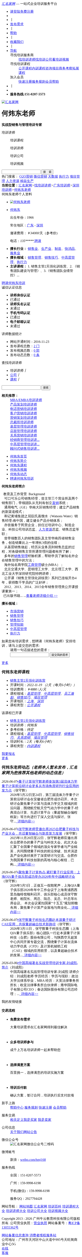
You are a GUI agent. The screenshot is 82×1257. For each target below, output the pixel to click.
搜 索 (47, 171)
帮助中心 (17, 1107)
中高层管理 (18, 629)
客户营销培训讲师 (23, 413)
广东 (30, 225)
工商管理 (34, 565)
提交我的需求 (60, 654)
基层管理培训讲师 (23, 426)
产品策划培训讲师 (23, 404)
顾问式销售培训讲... (25, 448)
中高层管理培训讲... (25, 444)
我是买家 (30, 1119)
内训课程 (38, 68)
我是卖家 (44, 1119)
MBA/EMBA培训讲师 (26, 400)
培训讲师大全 (16, 1211)
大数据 (53, 176)
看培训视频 (60, 59)
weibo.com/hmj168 (33, 1159)
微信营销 (40, 176)
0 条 (37, 355)
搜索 (46, 387)
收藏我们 (17, 42)
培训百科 (54, 1206)
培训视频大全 (58, 1211)
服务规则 (38, 81)
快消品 (70, 248)
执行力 (64, 176)
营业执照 (40, 1223)
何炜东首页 (18, 456)
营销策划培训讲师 (23, 417)
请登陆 (15, 11)
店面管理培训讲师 (23, 431)
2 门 (37, 346)
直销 (55, 503)
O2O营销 (26, 176)
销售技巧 (51, 257)
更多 (5, 663)
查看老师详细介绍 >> (42, 595)
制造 (58, 248)
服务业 (15, 253)
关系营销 (23, 737)
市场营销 (17, 611)
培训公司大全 (37, 1211)
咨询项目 (52, 68)
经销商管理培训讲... (25, 440)
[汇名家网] (10, 102)
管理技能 (17, 624)
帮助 (13, 33)
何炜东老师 (22, 190)
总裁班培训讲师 (22, 422)
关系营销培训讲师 (23, 435)
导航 (13, 50)
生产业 (46, 248)
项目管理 (40, 697)
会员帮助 (52, 81)
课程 (13, 379)
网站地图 (26, 1206)
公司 (13, 375)
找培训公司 (43, 59)
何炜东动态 (18, 474)
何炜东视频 (18, 469)
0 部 (37, 350)
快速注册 (25, 81)
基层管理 (33, 693)
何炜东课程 (18, 465)
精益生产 (27, 181)
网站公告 (30, 1132)
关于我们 (17, 1132)
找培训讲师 (27, 59)
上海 (30, 701)
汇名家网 (8, 3)
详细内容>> (25, 821)
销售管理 (34, 257)
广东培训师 (61, 185)
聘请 (37, 241)
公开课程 (25, 68)
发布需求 (17, 24)
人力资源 (12, 181)
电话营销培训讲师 (23, 409)
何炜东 (15, 209)
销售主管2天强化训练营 (27, 680)
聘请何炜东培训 (13, 283)
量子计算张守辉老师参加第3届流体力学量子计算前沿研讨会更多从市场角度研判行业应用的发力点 (40, 786)
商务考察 (65, 68)
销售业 (33, 248)
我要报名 (8, 754)
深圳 (39, 225)
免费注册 (27, 11)
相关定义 (17, 1119)
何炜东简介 (18, 461)
